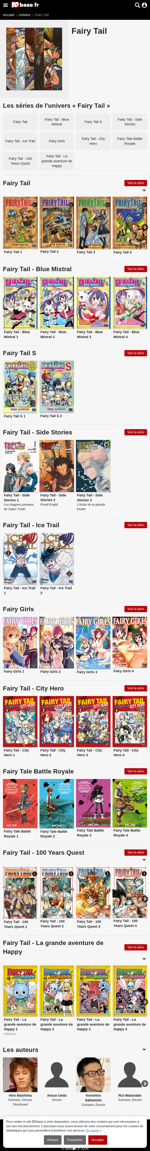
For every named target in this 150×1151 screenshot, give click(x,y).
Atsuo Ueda (57, 1095)
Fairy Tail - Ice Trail (20, 141)
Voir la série (136, 183)
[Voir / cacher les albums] (144, 190)
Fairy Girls (57, 141)
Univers (24, 15)
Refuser (52, 1140)
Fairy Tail (20, 122)
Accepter (98, 1140)
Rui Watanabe (129, 1095)
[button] (130, 5)
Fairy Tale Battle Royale (129, 141)
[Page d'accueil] (25, 5)
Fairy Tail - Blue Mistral (57, 122)
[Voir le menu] (5, 5)
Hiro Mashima (20, 1095)
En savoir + (94, 1130)
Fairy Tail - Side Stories (130, 122)
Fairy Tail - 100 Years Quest (20, 161)
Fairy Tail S (93, 122)
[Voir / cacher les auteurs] (144, 1050)
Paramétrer (75, 1140)
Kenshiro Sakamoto (93, 1098)
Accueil (8, 15)
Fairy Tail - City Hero (93, 141)
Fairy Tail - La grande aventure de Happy (57, 161)
